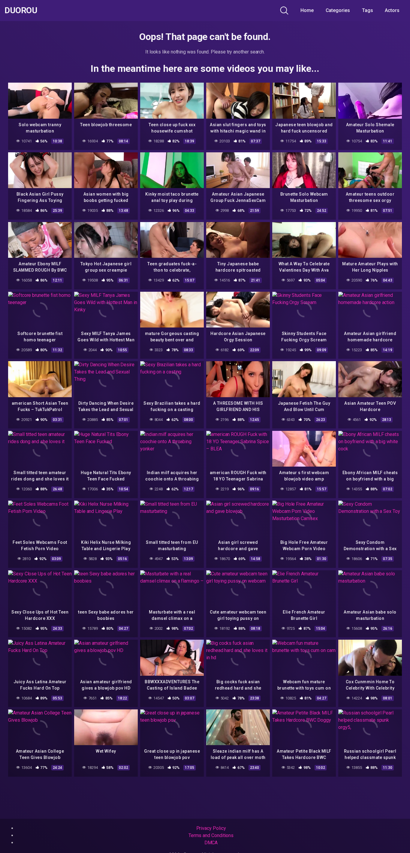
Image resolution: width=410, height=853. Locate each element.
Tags (367, 10)
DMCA (211, 842)
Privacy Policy (211, 828)
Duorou (21, 10)
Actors (392, 10)
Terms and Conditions (211, 835)
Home (307, 10)
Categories (338, 10)
